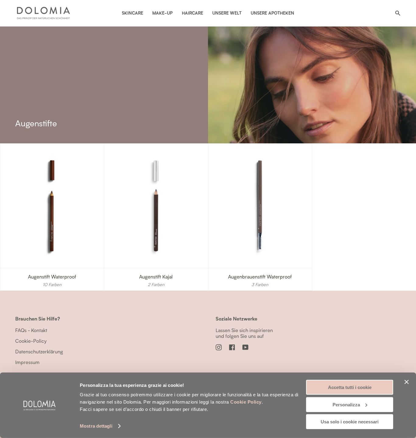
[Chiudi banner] (406, 382)
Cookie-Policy (31, 341)
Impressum (27, 362)
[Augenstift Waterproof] (52, 206)
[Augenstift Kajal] (156, 206)
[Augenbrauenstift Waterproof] (260, 206)
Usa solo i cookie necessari (350, 421)
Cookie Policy (246, 402)
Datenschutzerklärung (39, 351)
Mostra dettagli (96, 426)
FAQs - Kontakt (31, 330)
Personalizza (346, 404)
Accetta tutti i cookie (350, 387)
